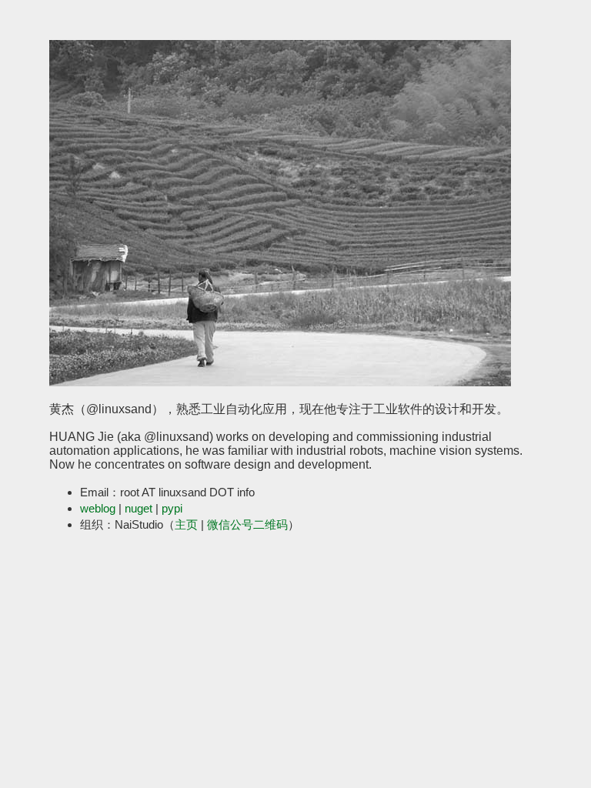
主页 (186, 524)
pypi (172, 508)
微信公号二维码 (247, 524)
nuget (138, 508)
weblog (97, 508)
